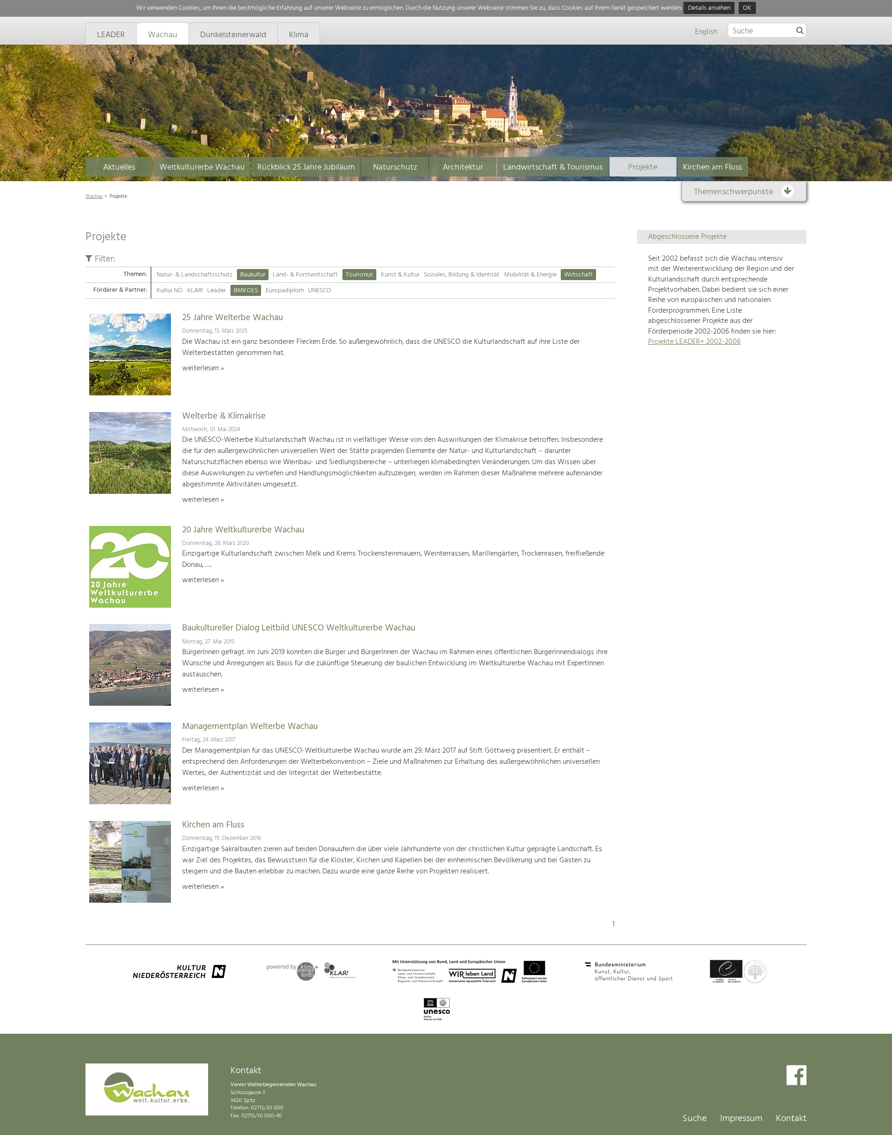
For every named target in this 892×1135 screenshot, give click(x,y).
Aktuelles (119, 167)
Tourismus (359, 274)
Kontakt (791, 1118)
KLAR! (195, 290)
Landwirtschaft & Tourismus (553, 167)
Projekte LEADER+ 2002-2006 (694, 342)
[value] (800, 31)
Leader (216, 290)
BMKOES (246, 290)
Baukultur (252, 274)
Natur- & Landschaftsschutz (194, 274)
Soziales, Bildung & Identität (461, 274)
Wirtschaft (578, 274)
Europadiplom (285, 290)
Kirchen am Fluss (712, 167)
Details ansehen (709, 8)
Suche (694, 1118)
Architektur (463, 167)
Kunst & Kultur (400, 274)
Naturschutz (395, 167)
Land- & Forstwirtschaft (305, 274)
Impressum (741, 1118)
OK (747, 8)
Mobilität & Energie (530, 274)
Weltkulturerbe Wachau (202, 167)
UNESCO (319, 290)
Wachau (94, 196)
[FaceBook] (797, 1076)
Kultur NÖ (170, 290)
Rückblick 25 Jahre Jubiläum (306, 167)
